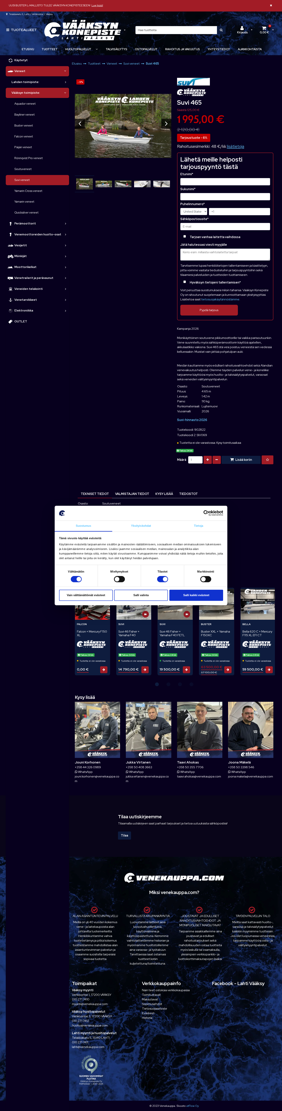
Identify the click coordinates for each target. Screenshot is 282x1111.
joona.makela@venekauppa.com (250, 776)
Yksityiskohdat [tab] (141, 525)
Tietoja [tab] (198, 525)
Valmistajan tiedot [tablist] (132, 494)
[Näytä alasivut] (96, 49)
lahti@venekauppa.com (88, 1047)
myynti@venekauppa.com (90, 1004)
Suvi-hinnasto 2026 (192, 420)
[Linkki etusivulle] (82, 30)
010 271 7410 (80, 999)
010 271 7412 (80, 1021)
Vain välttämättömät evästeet (86, 595)
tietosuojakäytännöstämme (220, 299)
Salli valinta (141, 595)
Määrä (181, 460)
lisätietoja (235, 146)
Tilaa (124, 835)
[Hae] (221, 30)
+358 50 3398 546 (241, 767)
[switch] (119, 579)
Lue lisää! (97, 5)
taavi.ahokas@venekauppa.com (199, 776)
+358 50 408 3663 (139, 767)
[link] (65, 71)
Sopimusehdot (152, 1004)
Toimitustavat (151, 995)
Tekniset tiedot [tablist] (95, 494)
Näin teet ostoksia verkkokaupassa (166, 990)
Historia (147, 1018)
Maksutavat (150, 999)
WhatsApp (85, 772)
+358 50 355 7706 (190, 767)
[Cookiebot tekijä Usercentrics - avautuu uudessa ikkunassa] (206, 513)
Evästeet (148, 1013)
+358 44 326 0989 (88, 767)
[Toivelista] (267, 459)
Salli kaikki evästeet (196, 595)
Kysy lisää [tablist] (164, 494)
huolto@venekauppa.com (90, 1025)
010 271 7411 (80, 1042)
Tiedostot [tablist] (188, 494)
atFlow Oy (192, 1106)
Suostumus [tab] (83, 525)
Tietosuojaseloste (154, 1009)
